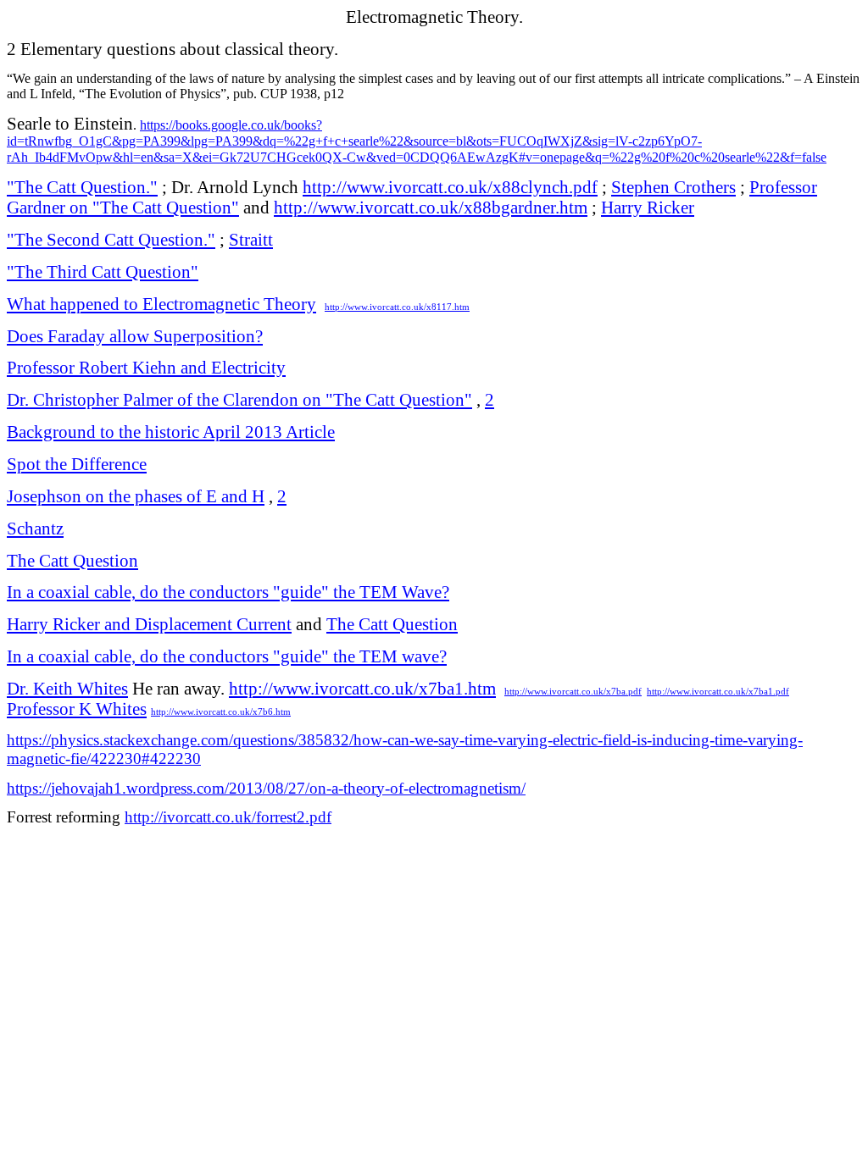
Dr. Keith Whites (67, 688)
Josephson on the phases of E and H (135, 496)
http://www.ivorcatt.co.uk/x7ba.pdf (573, 691)
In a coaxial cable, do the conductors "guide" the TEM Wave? (228, 592)
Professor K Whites (77, 709)
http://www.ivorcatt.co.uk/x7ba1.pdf (718, 691)
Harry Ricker (647, 207)
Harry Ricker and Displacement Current (149, 624)
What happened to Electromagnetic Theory (161, 304)
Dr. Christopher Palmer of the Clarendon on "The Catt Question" (239, 400)
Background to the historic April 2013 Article (171, 432)
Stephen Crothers (673, 187)
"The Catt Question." (82, 187)
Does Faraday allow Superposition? (135, 336)
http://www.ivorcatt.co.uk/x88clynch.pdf (450, 187)
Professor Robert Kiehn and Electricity (146, 367)
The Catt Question (72, 561)
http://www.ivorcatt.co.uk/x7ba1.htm (362, 688)
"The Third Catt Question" (102, 272)
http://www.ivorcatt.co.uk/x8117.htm (397, 307)
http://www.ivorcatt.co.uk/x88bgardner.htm (430, 207)
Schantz (35, 528)
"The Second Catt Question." (111, 240)
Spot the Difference (77, 464)
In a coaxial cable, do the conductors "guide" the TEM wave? (227, 656)
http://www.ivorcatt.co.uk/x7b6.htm (221, 712)
